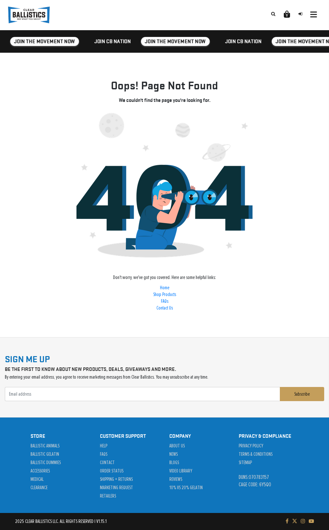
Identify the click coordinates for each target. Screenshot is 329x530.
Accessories (40, 470)
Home (164, 287)
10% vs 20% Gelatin (186, 487)
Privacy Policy (251, 445)
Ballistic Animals (45, 445)
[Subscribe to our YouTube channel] (311, 521)
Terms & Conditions (255, 454)
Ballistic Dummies (46, 462)
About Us (177, 445)
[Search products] (273, 14)
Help (103, 445)
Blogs (174, 462)
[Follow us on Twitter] (294, 521)
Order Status (111, 470)
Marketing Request (116, 487)
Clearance (39, 487)
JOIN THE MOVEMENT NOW (43, 41)
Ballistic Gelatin (45, 454)
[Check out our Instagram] (303, 521)
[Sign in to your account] (300, 14)
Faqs (103, 454)
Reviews (175, 479)
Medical (37, 479)
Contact (107, 462)
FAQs (164, 301)
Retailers (108, 496)
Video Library (180, 470)
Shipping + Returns (116, 479)
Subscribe (302, 394)
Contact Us (164, 307)
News (173, 454)
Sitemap (245, 462)
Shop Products (164, 294)
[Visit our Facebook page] (287, 521)
